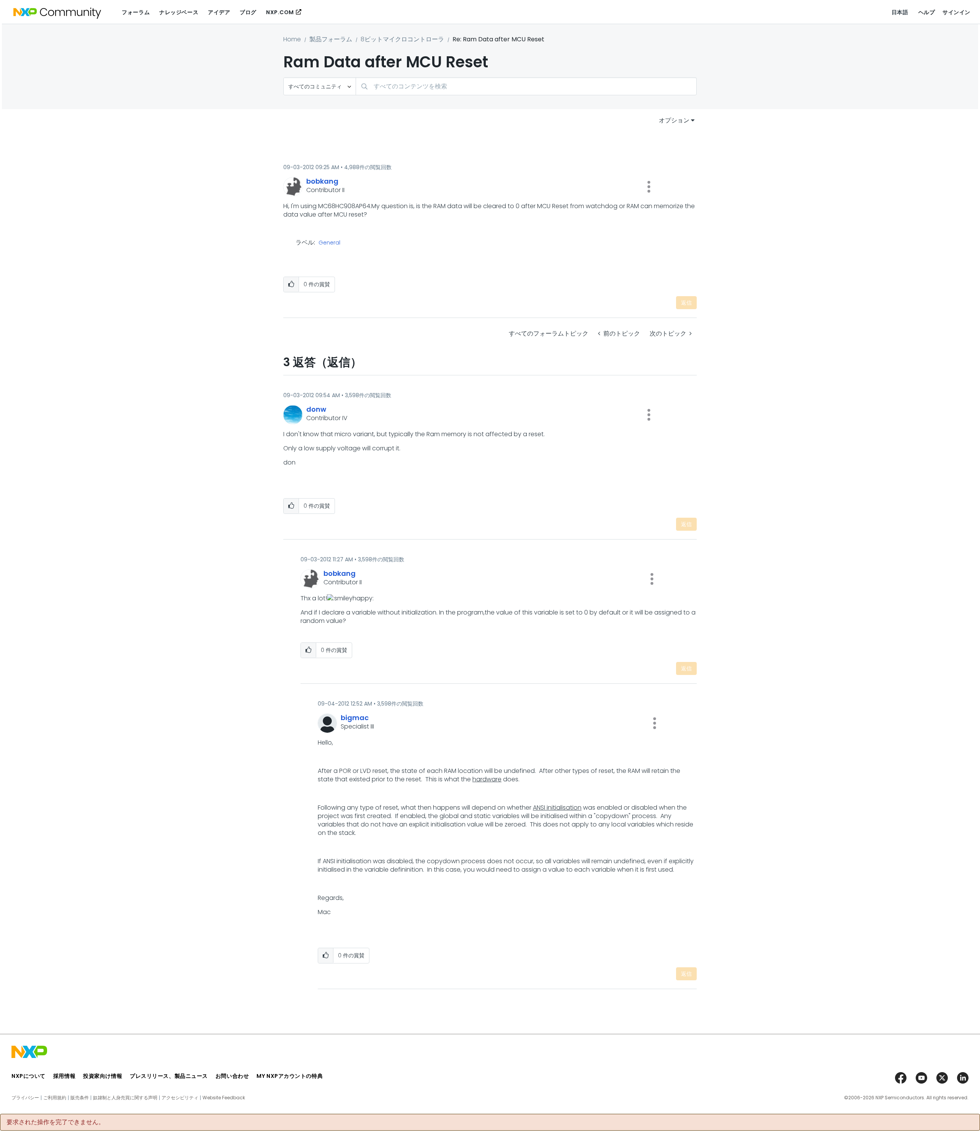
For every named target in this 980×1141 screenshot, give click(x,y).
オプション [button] (674, 120)
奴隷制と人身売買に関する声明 (125, 1097)
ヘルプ (926, 12)
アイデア (219, 12)
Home (292, 39)
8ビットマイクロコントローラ (402, 39)
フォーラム (136, 12)
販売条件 (79, 1097)
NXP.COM (280, 12)
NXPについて (28, 1076)
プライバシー (25, 1097)
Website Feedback (224, 1097)
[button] (648, 186)
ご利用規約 (54, 1097)
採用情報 (64, 1076)
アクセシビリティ (180, 1097)
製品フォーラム (330, 39)
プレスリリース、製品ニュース (169, 1076)
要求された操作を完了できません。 (56, 1122)
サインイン (956, 12)
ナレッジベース (178, 12)
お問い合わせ (232, 1076)
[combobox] (526, 86)
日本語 (900, 12)
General (329, 243)
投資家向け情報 (102, 1076)
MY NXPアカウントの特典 (289, 1076)
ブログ (248, 12)
